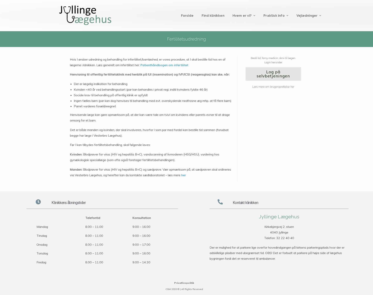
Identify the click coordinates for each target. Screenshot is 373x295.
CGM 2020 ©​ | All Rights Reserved (184, 289)
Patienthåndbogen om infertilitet (164, 65)
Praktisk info (274, 15)
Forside (187, 15)
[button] (273, 74)
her (183, 175)
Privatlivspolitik (184, 282)
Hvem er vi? (242, 15)
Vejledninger (306, 15)
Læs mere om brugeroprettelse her (273, 86)
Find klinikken (213, 15)
